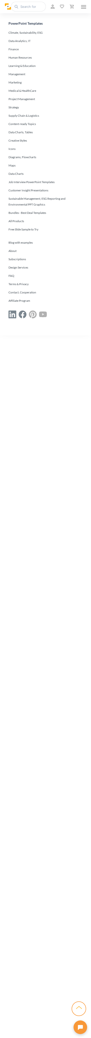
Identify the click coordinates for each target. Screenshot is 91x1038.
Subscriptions (17, 259)
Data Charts (16, 174)
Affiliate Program (19, 300)
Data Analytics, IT (19, 41)
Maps (12, 165)
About (12, 251)
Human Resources (20, 57)
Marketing (15, 82)
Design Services (18, 267)
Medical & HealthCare (22, 91)
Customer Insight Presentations (28, 190)
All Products (16, 221)
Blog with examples (20, 242)
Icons (12, 149)
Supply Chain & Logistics (23, 115)
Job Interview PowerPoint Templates (31, 182)
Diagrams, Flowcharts (22, 157)
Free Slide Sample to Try (23, 229)
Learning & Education (22, 66)
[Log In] (52, 6)
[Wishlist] (61, 6)
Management (16, 74)
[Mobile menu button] (83, 6)
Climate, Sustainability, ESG (25, 32)
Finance (13, 49)
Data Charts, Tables (20, 132)
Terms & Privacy (18, 284)
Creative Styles (17, 140)
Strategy (13, 107)
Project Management (21, 99)
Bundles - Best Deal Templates (27, 213)
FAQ (11, 276)
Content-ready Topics (22, 124)
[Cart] (71, 6)
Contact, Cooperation (22, 292)
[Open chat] (80, 1027)
